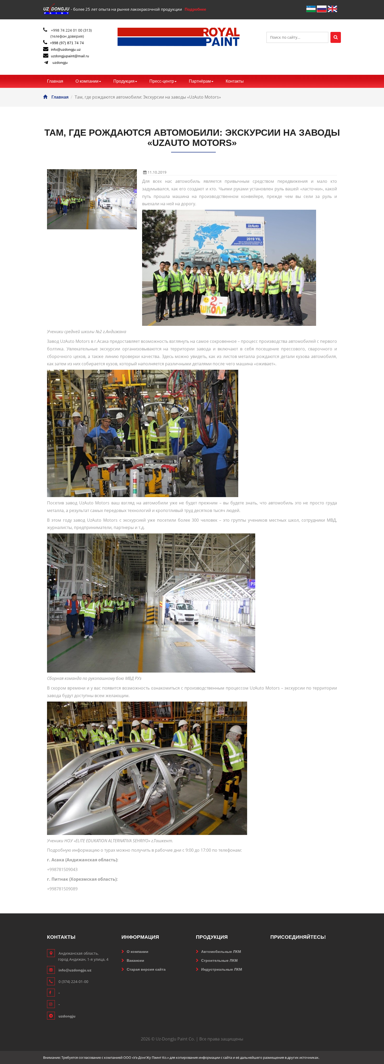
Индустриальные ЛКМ (221, 969)
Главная (55, 81)
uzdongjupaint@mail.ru (70, 56)
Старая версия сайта (146, 969)
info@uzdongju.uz (66, 49)
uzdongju (60, 62)
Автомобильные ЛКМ (221, 951)
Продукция (124, 81)
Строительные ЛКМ (219, 960)
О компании (86, 81)
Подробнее (195, 9)
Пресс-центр (161, 81)
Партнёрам (200, 81)
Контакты (235, 81)
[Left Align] (335, 37)
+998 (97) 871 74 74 (67, 43)
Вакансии (135, 960)
